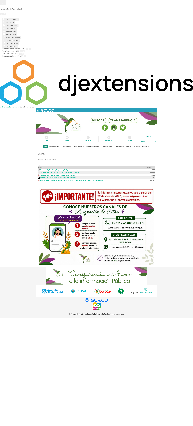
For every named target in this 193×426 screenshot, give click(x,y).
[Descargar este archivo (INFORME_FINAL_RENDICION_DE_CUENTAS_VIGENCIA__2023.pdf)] (39, 172)
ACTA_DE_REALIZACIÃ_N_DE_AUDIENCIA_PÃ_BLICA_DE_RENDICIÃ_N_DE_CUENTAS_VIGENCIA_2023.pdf (72, 180)
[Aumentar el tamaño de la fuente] (23, 51)
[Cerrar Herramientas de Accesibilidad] (4, 14)
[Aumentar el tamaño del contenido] (30, 49)
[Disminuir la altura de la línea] (20, 54)
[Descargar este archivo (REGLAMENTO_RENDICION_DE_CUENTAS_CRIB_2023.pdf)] (39, 175)
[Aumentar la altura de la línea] (22, 54)
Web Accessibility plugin (8, 107)
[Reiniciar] (1, 14)
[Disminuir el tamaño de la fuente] (21, 51)
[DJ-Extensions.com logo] (96, 104)
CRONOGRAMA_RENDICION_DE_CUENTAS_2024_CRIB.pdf (57, 178)
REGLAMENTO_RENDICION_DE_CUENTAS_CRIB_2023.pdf (57, 175)
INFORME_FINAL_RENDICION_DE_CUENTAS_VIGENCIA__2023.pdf (60, 172)
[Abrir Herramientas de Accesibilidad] (3, 2)
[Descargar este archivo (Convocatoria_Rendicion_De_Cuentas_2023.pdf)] (39, 170)
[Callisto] (45, 110)
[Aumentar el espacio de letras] (25, 56)
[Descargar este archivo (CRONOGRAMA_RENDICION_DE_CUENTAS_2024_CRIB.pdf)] (39, 178)
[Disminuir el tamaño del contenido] (27, 49)
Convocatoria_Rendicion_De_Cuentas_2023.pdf (54, 170)
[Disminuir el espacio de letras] (22, 56)
